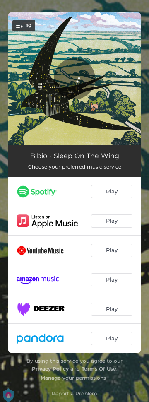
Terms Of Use (99, 369)
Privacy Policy (50, 369)
